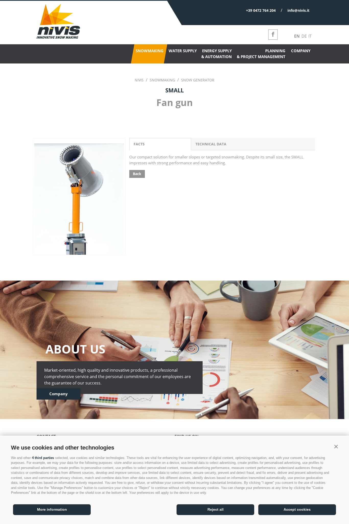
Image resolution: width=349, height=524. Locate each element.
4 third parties (43, 458)
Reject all (215, 509)
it (310, 36)
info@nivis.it (298, 10)
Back (137, 173)
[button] (336, 446)
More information (52, 509)
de (304, 36)
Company (58, 393)
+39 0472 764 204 (261, 10)
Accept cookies (297, 509)
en (297, 36)
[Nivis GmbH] (58, 37)
